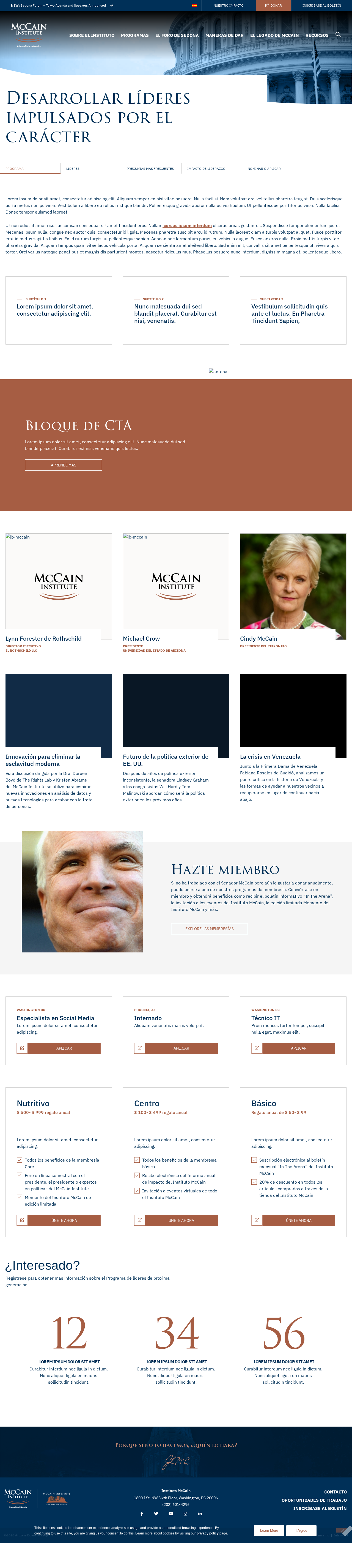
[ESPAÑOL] (195, 5)
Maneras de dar (224, 35)
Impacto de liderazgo (206, 168)
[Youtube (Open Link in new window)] (171, 1514)
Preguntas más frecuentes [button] (150, 168)
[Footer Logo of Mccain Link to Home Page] (18, 1498)
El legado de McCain (274, 35)
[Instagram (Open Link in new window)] (185, 1514)
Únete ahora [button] (72, 1219)
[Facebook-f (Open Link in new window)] (142, 1514)
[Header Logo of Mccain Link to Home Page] (29, 35)
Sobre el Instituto (91, 35)
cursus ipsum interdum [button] (187, 225)
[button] (338, 35)
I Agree (301, 1530)
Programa (15, 168)
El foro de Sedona (177, 35)
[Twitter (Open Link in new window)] (156, 1514)
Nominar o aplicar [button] (264, 168)
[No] (342, 1530)
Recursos (317, 35)
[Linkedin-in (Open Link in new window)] (200, 1514)
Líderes (72, 168)
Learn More (272, 1529)
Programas (135, 35)
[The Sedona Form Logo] (56, 1498)
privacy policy (208, 1533)
